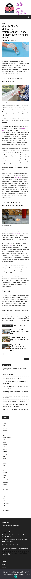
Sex (3, 491)
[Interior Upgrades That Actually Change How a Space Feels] (6, 331)
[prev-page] (3, 354)
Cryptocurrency (7, 437)
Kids (4, 465)
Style (4, 498)
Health (4, 458)
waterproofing (25, 310)
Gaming (5, 454)
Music (4, 477)
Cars (4, 432)
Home (3, 21)
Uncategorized (6, 510)
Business (5, 428)
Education (5, 442)
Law (4, 468)
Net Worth (5, 480)
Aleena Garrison (6, 40)
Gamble (5, 451)
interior (11, 245)
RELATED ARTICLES (7, 325)
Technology (6, 503)
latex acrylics (18, 177)
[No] (29, 574)
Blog (4, 425)
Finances (5, 449)
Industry (5, 463)
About (3, 564)
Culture (5, 440)
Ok (16, 576)
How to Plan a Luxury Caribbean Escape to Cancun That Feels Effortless (15, 373)
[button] (2, 17)
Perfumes (5, 484)
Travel (4, 508)
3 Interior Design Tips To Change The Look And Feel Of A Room (22, 318)
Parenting (5, 482)
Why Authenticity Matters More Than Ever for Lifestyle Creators (14, 369)
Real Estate (5, 489)
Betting (4, 423)
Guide (7, 310)
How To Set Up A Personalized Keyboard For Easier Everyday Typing (15, 387)
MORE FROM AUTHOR (19, 325)
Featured (5, 447)
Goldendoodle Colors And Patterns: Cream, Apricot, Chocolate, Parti (15, 392)
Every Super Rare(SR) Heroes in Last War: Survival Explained (15, 410)
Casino (4, 435)
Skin (4, 494)
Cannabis (5, 430)
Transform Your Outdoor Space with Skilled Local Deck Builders (19, 339)
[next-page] (5, 354)
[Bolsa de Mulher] (15, 8)
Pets (4, 487)
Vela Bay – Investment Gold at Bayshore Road (14, 401)
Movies (4, 475)
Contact (4, 567)
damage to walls (16, 233)
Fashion (5, 444)
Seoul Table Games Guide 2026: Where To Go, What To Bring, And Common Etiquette (15, 405)
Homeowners (17, 310)
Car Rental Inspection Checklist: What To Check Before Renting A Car (8, 318)
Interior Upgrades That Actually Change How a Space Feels (19, 331)
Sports (4, 496)
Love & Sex (5, 472)
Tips (4, 505)
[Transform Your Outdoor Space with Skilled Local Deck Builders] (6, 339)
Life (3, 470)
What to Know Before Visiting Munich (12, 378)
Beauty (4, 421)
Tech (4, 501)
